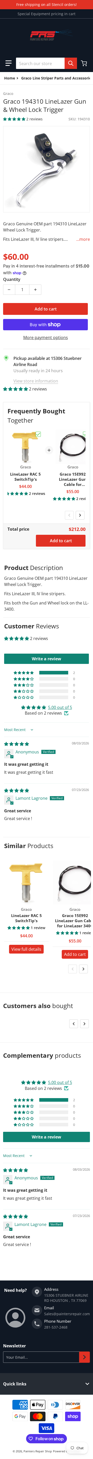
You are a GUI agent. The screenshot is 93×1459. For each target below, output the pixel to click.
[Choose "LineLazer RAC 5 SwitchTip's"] (38, 434)
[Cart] (84, 63)
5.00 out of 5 (60, 707)
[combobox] (46, 63)
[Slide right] (80, 515)
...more (83, 239)
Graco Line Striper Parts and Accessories (57, 78)
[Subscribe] (84, 1357)
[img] (16, 744)
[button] (8, 63)
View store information (35, 381)
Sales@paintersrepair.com (67, 1313)
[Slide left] (69, 515)
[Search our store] (71, 63)
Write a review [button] (46, 659)
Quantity (11, 279)
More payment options (45, 337)
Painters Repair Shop (38, 1451)
